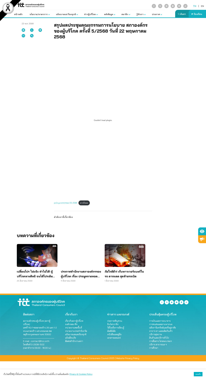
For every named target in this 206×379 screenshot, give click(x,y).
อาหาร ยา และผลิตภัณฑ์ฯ (161, 331)
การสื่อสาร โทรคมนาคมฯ (160, 341)
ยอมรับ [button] (198, 374)
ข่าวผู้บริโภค (90, 14)
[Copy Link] (31, 35)
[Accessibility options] (202, 231)
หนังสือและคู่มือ (114, 334)
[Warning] (202, 239)
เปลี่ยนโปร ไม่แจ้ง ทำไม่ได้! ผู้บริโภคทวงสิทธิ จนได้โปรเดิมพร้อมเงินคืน (35, 274)
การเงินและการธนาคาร (160, 320)
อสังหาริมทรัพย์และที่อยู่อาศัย (162, 327)
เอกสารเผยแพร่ (114, 337)
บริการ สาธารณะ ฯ (158, 344)
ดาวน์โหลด (84, 203)
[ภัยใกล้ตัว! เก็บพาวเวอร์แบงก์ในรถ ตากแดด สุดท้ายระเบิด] (125, 255)
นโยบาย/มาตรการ (39, 14)
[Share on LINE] (40, 30)
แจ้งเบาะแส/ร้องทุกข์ (66, 14)
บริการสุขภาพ (155, 334)
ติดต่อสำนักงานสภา (74, 341)
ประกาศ (156, 14)
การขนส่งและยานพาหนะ (160, 324)
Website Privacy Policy (127, 358)
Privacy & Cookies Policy (81, 374)
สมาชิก (124, 14)
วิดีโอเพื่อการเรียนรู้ (115, 327)
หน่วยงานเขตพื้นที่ (73, 327)
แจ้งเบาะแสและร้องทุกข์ (75, 334)
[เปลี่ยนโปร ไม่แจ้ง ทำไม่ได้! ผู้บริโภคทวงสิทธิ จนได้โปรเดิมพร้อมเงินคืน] (37, 255)
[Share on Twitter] (31, 30)
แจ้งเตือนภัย (70, 337)
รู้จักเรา (139, 14)
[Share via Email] (23, 35)
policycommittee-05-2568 (65, 203)
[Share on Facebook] (23, 30)
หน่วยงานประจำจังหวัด (76, 331)
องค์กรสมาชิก (71, 324)
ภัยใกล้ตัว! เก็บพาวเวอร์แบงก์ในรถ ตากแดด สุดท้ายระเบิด (124, 274)
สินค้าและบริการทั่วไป (159, 337)
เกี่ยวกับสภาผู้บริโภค (74, 320)
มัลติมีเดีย (111, 331)
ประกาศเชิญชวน (114, 320)
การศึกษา (153, 347)
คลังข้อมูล (108, 14)
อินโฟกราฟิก (113, 324)
